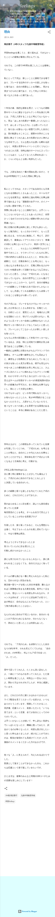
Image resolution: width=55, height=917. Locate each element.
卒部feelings (10, 801)
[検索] (51, 5)
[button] (49, 32)
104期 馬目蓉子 (11, 795)
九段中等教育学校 (28, 795)
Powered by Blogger (29, 911)
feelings (27, 5)
